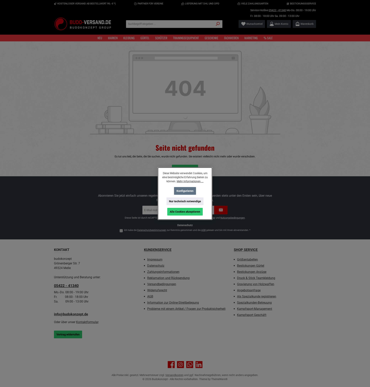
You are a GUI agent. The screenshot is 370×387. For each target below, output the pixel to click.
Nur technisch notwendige (185, 201)
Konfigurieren (185, 190)
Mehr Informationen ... (190, 181)
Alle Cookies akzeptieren (185, 211)
